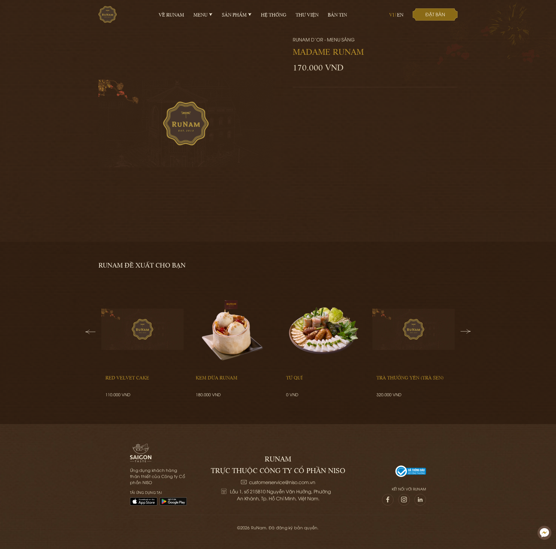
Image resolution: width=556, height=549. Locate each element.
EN (400, 14)
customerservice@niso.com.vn (282, 482)
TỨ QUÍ (294, 377)
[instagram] (404, 500)
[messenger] (544, 533)
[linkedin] (420, 500)
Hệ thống (273, 14)
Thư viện (307, 14)
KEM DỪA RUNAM (216, 377)
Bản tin (337, 14)
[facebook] (388, 500)
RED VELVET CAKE (127, 377)
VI (391, 14)
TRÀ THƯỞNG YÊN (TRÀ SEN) (410, 377)
